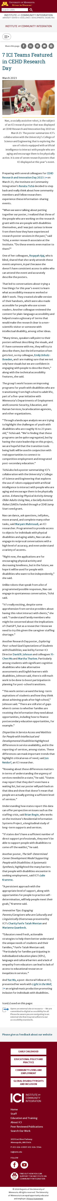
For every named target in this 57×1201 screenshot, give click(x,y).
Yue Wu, (12, 979)
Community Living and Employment (28, 1072)
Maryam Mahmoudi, (27, 524)
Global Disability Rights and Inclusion (29, 1082)
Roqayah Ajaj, (37, 255)
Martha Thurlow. (28, 658)
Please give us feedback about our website (27, 1034)
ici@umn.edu (16, 1152)
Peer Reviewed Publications (27, 1126)
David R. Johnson (22, 654)
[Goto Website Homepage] (28, 25)
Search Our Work (20, 1130)
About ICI (16, 1122)
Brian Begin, (32, 814)
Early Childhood (28, 1051)
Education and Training (24, 1118)
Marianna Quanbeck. (14, 927)
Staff (14, 1113)
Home (14, 1109)
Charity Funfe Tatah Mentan (25, 923)
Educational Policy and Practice (28, 1061)
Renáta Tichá (26, 186)
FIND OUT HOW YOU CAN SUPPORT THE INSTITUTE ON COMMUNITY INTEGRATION (33, 1176)
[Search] (30, 9)
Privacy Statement (35, 1199)
